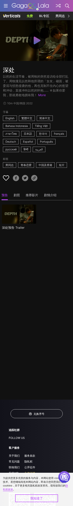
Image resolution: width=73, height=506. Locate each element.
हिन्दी (26, 149)
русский (11, 149)
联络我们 (14, 467)
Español (28, 141)
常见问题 (14, 461)
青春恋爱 (26, 165)
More (42, 95)
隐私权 (28, 461)
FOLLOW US (17, 437)
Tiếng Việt (41, 126)
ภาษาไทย (11, 133)
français (59, 133)
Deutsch (10, 141)
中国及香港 (45, 165)
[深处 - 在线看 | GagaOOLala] (30, 6)
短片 (61, 165)
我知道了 (36, 498)
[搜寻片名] (67, 5)
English (9, 118)
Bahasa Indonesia (16, 126)
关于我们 (14, 455)
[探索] (58, 6)
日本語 (28, 133)
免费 (30, 16)
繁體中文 (26, 118)
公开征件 (29, 467)
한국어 (43, 133)
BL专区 (44, 16)
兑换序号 (38, 413)
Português (46, 141)
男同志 (60, 16)
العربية (39, 149)
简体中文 (44, 118)
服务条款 (29, 455)
